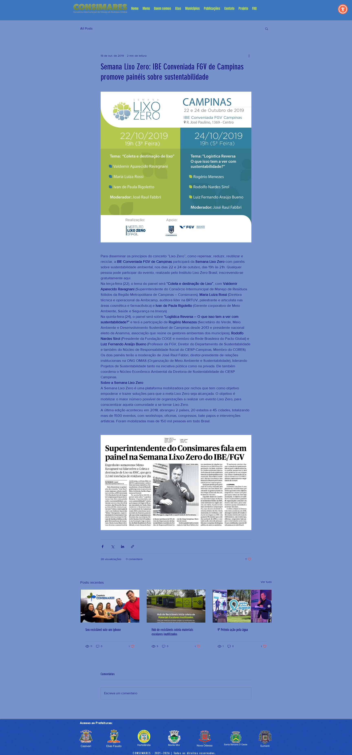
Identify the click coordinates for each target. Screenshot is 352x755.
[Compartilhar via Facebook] (102, 546)
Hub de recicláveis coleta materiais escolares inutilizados (172, 631)
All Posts (86, 28)
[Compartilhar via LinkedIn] (122, 546)
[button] (146, 8)
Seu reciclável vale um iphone (103, 629)
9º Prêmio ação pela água (233, 629)
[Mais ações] (248, 55)
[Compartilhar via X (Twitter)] (112, 546)
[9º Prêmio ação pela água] (242, 606)
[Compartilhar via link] (132, 546)
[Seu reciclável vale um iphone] (109, 606)
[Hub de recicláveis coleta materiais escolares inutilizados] (176, 606)
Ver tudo (266, 581)
